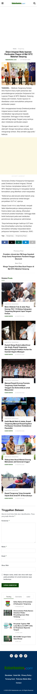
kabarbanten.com (11, 60)
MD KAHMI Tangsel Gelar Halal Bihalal (22, 638)
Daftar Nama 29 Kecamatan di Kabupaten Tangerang (22, 603)
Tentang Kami (10, 679)
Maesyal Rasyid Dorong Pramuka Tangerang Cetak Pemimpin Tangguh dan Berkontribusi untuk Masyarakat (17, 386)
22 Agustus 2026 (19, 316)
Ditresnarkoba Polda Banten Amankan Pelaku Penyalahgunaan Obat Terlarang (23, 614)
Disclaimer (8, 675)
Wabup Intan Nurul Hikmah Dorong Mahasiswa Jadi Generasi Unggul (18, 460)
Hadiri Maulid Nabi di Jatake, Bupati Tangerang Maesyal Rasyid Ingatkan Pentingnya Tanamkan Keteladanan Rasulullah (18, 424)
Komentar (6, 521)
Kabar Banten (9, 316)
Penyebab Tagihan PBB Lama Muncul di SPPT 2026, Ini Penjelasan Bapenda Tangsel (23, 627)
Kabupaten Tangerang (11, 304)
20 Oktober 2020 (25, 60)
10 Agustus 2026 (19, 431)
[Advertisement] (18, 25)
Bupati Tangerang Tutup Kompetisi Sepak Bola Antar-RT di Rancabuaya (18, 494)
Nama (4, 547)
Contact (18, 683)
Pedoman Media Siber (23, 679)
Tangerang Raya (21, 236)
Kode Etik (16, 675)
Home (14, 48)
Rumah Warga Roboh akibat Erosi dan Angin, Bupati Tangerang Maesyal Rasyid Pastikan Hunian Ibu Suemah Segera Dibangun (18, 348)
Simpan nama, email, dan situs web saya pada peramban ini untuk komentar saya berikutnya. (18, 577)
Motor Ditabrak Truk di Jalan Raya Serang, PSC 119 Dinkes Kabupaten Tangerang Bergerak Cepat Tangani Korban (18, 310)
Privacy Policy (26, 675)
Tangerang (21, 48)
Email (4, 556)
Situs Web (5, 565)
